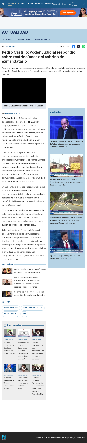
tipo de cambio (24, 39)
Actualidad (10, 46)
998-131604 (74, 4)
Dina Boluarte (8, 39)
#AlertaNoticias (59, 4)
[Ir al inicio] (3, 4)
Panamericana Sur (43, 39)
